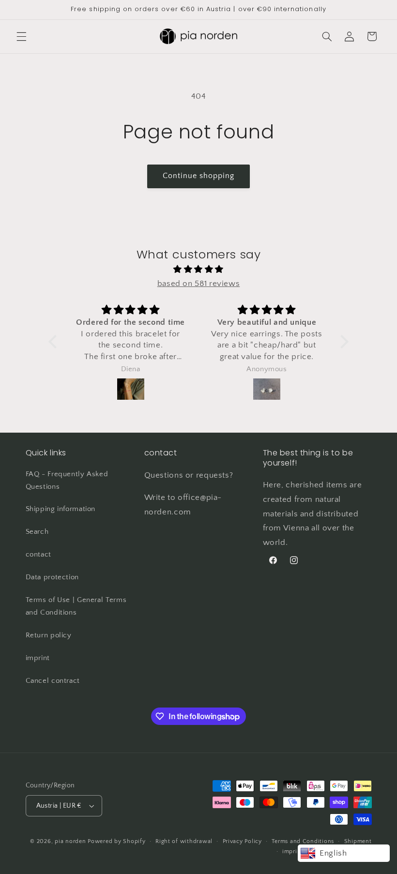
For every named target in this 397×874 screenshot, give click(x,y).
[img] (198, 269)
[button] (21, 36)
